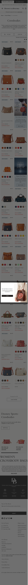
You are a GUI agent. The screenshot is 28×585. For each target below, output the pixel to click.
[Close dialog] (26, 283)
